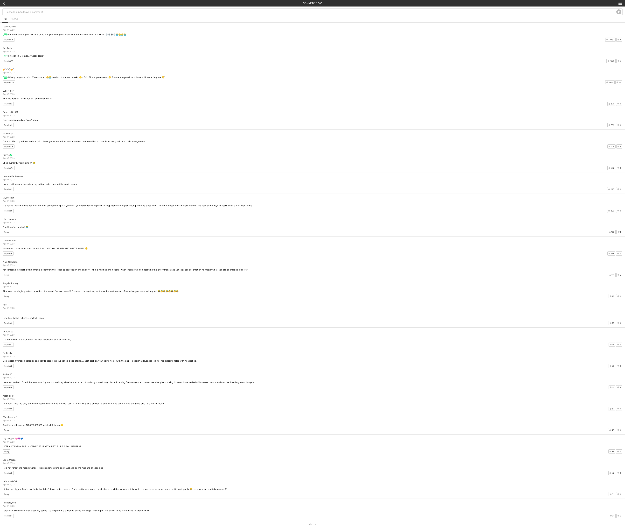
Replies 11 (8, 61)
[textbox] (310, 12)
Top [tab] (5, 19)
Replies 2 (8, 103)
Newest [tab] (15, 19)
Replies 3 (8, 323)
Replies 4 (8, 515)
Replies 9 (8, 211)
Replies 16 (8, 39)
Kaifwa (6, 155)
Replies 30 (9, 82)
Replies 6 (8, 253)
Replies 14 (9, 168)
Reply (6, 232)
